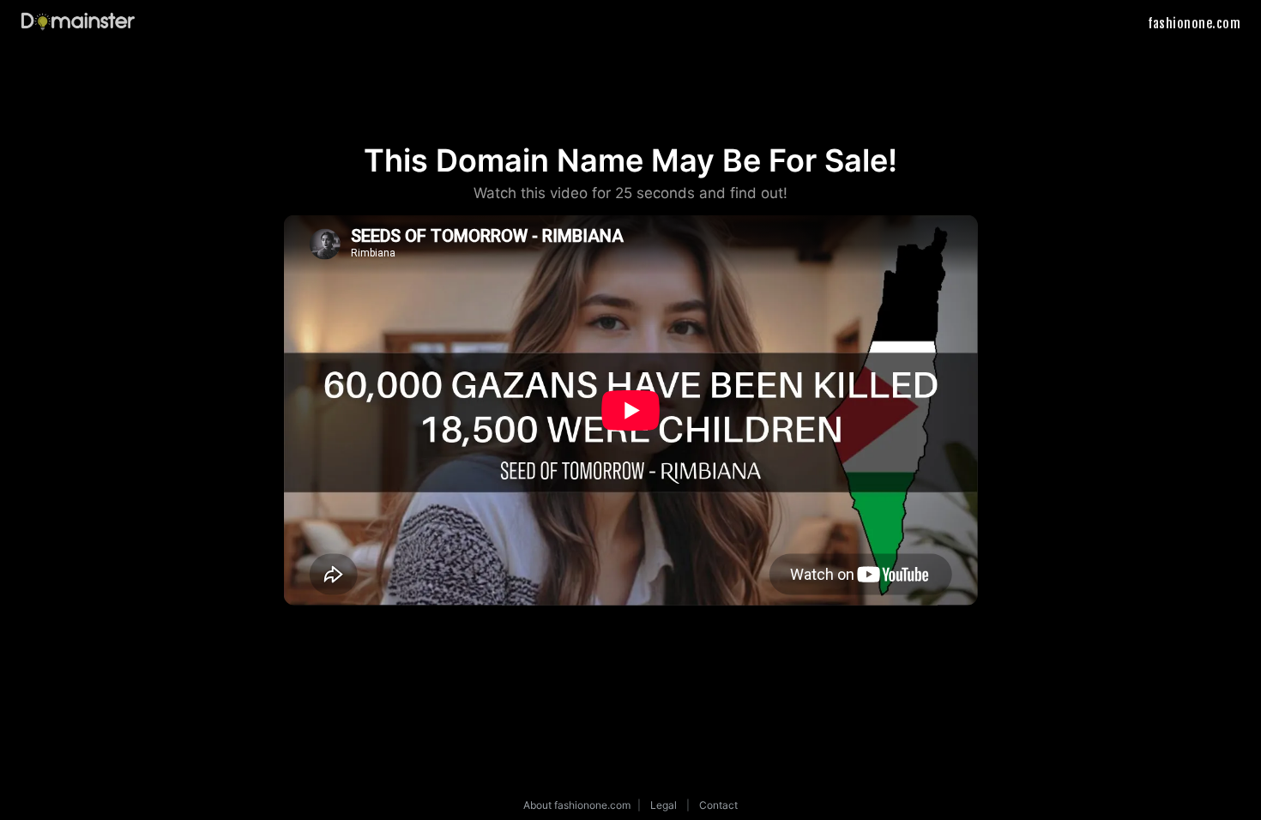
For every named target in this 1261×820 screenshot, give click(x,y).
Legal (663, 805)
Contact (718, 805)
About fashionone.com (576, 805)
